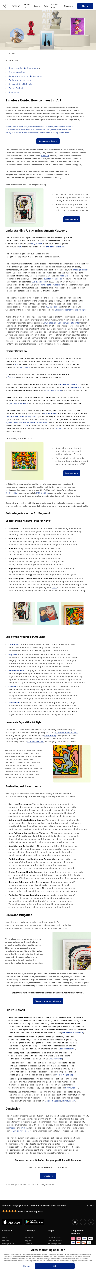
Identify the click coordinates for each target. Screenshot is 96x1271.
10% (54, 587)
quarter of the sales (52, 278)
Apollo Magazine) (64, 1074)
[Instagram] (75, 1222)
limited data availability (51, 284)
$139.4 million (12, 493)
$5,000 (58, 428)
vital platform (75, 387)
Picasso (13, 1128)
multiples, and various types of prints (61, 323)
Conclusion (14, 92)
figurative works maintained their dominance (27, 422)
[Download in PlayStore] (34, 1222)
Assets (5, 1237)
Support (29, 1240)
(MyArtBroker (55, 1058)
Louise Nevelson (21, 1131)
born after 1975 (50, 413)
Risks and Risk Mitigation (20, 84)
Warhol (24, 1128)
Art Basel (64, 275)
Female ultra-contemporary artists (22, 416)
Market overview (16, 72)
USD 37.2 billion (39, 281)
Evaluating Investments (20, 80)
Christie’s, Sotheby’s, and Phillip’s (70, 309)
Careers (28, 1243)
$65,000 (11, 377)
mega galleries (80, 269)
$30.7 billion (24, 367)
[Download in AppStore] (12, 1222)
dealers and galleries (69, 384)
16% (16, 364)
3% (20, 246)
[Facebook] (83, 1222)
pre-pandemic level (54, 246)
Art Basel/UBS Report (72, 1032)
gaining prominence (18, 403)
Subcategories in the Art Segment (25, 76)
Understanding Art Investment (23, 68)
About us (29, 1237)
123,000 (24, 425)
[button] (85, 6)
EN (92, 1205)
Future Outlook (16, 88)
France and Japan (53, 390)
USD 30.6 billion (52, 306)
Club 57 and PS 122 (35, 741)
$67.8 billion (36, 243)
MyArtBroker (71, 1087)
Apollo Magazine (66, 1048)
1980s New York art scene (66, 732)
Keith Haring (50, 735)
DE (88, 1205)
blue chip (45, 155)
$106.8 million (42, 493)
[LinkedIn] (91, 1222)
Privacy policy (54, 1243)
